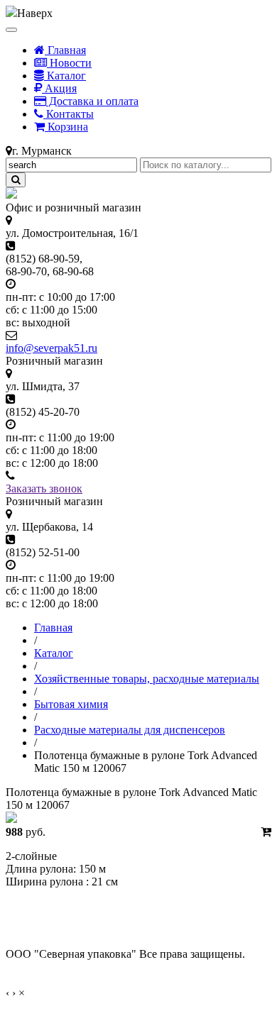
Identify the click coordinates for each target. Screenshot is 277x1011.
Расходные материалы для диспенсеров (129, 730)
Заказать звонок (44, 488)
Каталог (65, 76)
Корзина (66, 127)
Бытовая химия (71, 704)
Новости (69, 63)
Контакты (68, 114)
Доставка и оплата (92, 101)
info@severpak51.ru (51, 348)
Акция (59, 88)
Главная (65, 50)
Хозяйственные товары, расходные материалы (146, 679)
